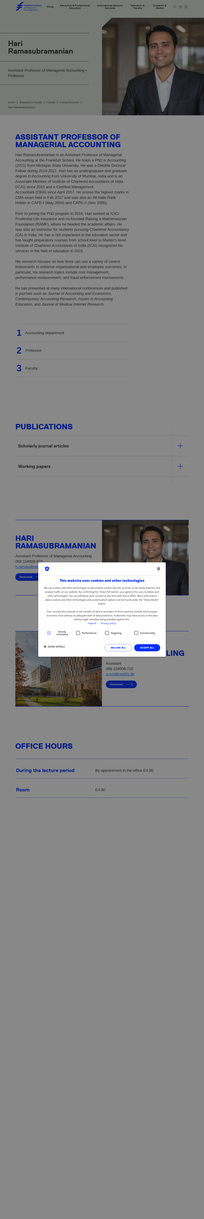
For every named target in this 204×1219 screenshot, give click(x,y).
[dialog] (102, 609)
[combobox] (158, 568)
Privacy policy (108, 623)
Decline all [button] (118, 647)
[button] (54, 646)
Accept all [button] (147, 647)
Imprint (92, 623)
